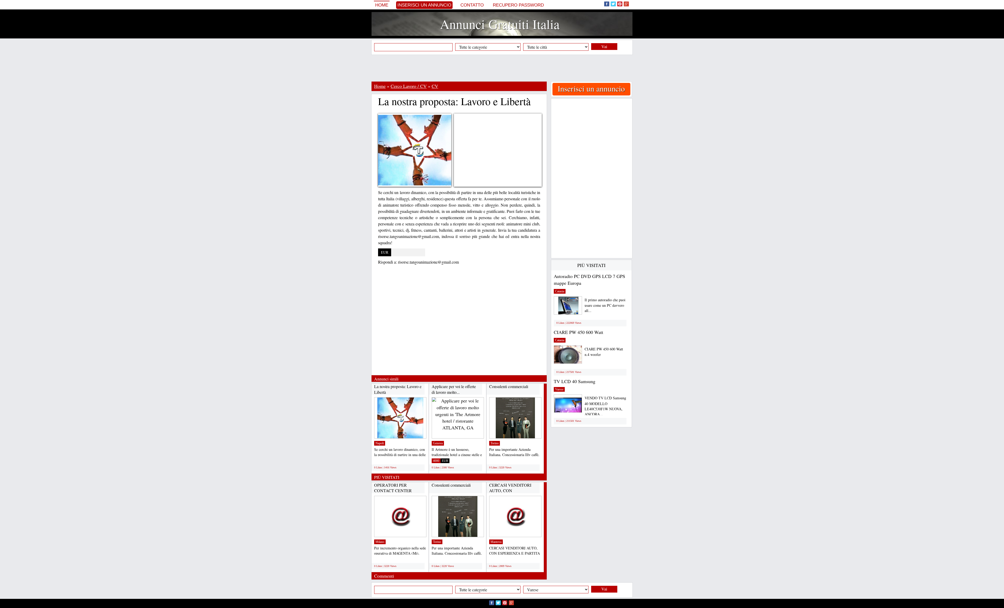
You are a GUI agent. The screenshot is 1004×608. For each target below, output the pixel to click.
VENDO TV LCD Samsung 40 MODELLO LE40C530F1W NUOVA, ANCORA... (605, 406)
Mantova (495, 542)
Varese (559, 389)
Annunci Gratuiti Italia (500, 24)
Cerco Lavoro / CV (409, 86)
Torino (494, 443)
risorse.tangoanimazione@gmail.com (428, 262)
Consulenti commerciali (508, 386)
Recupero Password (518, 5)
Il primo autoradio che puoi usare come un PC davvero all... (605, 305)
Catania (559, 291)
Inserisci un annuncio (424, 5)
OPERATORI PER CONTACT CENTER (393, 487)
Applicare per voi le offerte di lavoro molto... (454, 389)
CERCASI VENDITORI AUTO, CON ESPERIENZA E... (510, 490)
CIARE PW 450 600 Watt (578, 332)
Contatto (472, 5)
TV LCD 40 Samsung (574, 381)
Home (381, 5)
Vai (604, 46)
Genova (438, 443)
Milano (379, 542)
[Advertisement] (502, 68)
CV (435, 86)
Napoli (379, 443)
